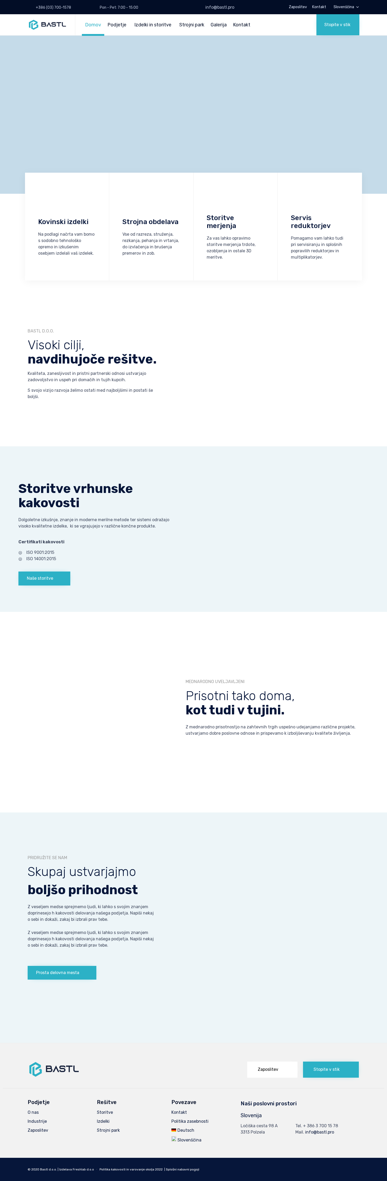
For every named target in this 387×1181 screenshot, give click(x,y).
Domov (93, 25)
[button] (337, 24)
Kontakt (319, 7)
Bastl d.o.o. (48, 1170)
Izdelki (103, 1121)
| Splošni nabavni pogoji (181, 1170)
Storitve (105, 1112)
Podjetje (116, 25)
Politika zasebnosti (190, 1121)
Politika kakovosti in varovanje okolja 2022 (131, 1170)
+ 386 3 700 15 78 (320, 1125)
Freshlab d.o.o (83, 1170)
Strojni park (191, 25)
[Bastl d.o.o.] (47, 25)
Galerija (219, 25)
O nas (33, 1112)
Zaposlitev (298, 7)
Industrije (37, 1121)
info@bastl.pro (219, 7)
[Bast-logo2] (54, 1075)
